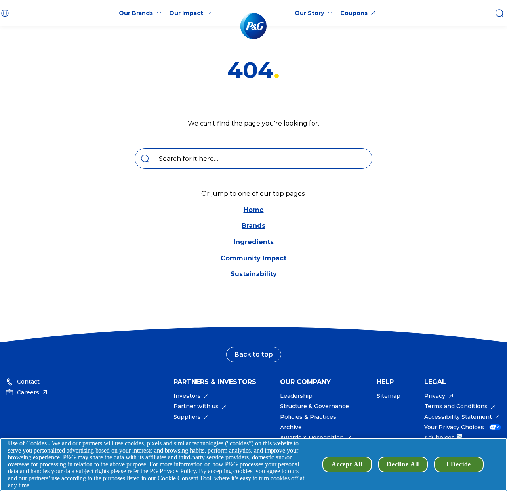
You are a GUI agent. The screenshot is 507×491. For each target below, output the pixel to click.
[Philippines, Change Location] (6, 13)
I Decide (458, 464)
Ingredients (254, 242)
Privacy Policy (178, 471)
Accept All (347, 464)
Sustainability (254, 274)
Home (254, 210)
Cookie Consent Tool (184, 478)
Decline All (403, 464)
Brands (253, 225)
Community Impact (253, 258)
